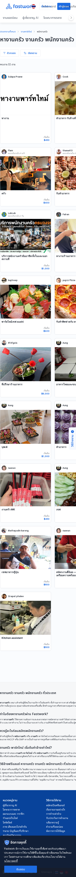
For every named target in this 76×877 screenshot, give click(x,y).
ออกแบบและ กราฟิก (13, 813)
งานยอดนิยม (10, 18)
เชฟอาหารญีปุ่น (10, 572)
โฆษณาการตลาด (52, 18)
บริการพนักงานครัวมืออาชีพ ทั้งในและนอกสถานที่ (24, 257)
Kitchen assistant (12, 637)
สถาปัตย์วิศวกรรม (12, 835)
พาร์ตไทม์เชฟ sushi (13, 321)
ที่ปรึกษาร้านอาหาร (12, 384)
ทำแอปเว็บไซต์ (10, 818)
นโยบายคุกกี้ (11, 860)
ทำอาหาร (61, 446)
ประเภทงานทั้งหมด (8, 32)
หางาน (5, 118)
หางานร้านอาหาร (65, 255)
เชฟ (58, 509)
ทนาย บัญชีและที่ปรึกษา (15, 831)
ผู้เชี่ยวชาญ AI (30, 18)
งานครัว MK (8, 509)
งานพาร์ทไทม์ (26, 32)
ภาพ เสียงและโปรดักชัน (15, 826)
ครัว (4, 193)
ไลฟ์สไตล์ (7, 822)
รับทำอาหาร (62, 193)
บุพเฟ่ (4, 446)
